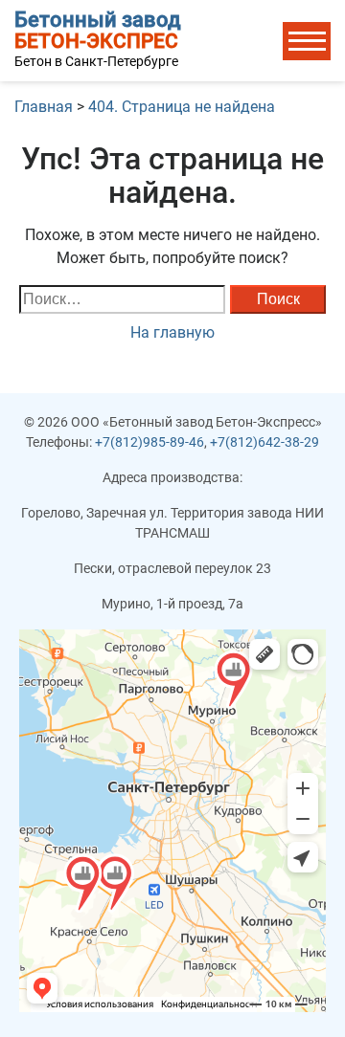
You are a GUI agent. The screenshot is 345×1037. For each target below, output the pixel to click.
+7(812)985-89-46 (149, 442)
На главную (172, 332)
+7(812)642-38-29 (264, 442)
